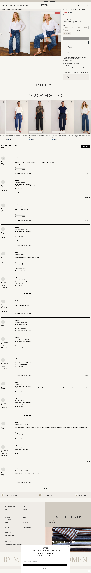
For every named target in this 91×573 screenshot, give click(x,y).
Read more (15, 495)
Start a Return (8, 517)
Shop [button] (7, 5)
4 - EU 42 (66, 30)
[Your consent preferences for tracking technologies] (89, 571)
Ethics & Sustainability (10, 535)
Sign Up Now (53, 522)
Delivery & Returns (84, 72)
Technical (7, 527)
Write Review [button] (85, 146)
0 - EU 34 (66, 27)
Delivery (6, 514)
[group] (7, 145)
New (3, 5)
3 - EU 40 (86, 27)
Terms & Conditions (9, 530)
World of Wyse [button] (20, 5)
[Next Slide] (90, 116)
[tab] (86, 152)
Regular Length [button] (68, 21)
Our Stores (25, 522)
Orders (6, 522)
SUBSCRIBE (45, 565)
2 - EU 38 (79, 27)
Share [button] (30, 173)
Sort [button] (2, 151)
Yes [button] (24, 173)
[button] (77, 5)
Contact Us (25, 512)
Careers (24, 514)
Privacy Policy (8, 532)
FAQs (6, 509)
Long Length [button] (78, 21)
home (3, 9)
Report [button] (27, 173)
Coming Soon (13, 5)
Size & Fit (76, 72)
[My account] (85, 5)
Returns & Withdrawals (10, 519)
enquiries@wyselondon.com (15, 544)
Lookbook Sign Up (27, 527)
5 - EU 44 (72, 30)
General (6, 512)
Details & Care (67, 72)
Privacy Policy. (48, 569)
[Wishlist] (82, 5)
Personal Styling (26, 525)
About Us (25, 509)
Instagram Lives (26, 519)
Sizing (24, 517)
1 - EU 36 (72, 27)
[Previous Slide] (1, 116)
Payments (7, 525)
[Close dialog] (68, 546)
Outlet (26, 5)
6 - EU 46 (79, 30)
